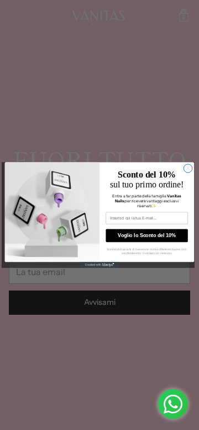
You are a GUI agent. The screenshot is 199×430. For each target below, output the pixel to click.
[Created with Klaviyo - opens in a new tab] (99, 265)
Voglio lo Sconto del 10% (146, 235)
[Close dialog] (188, 168)
